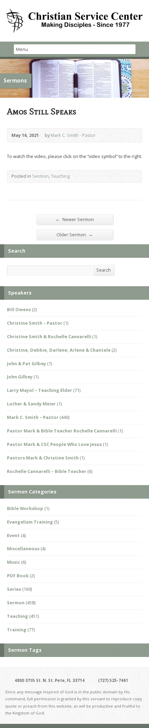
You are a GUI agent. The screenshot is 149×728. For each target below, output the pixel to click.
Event (13, 535)
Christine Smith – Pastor (34, 323)
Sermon (40, 176)
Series (14, 589)
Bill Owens (19, 309)
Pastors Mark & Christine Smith (43, 458)
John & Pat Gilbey (26, 363)
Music (13, 562)
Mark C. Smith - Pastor (73, 135)
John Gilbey (20, 377)
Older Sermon (74, 234)
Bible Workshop (25, 508)
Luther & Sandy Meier (31, 404)
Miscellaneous (23, 548)
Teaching (60, 176)
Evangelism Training (30, 522)
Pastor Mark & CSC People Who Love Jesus (54, 444)
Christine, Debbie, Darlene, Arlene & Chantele (59, 350)
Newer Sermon (74, 219)
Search (103, 270)
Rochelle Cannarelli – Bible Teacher (46, 471)
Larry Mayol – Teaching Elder (39, 390)
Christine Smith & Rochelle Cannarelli (49, 336)
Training (16, 629)
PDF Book (18, 575)
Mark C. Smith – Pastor (33, 417)
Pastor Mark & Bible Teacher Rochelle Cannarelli (62, 431)
